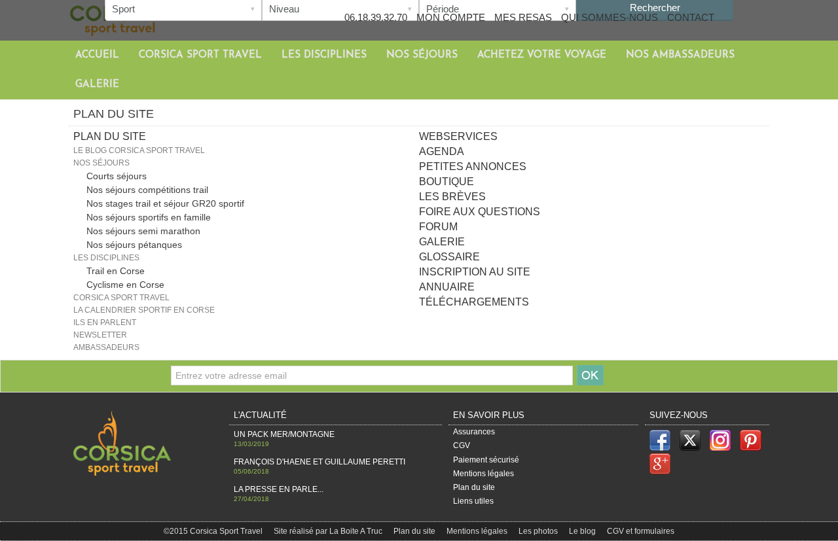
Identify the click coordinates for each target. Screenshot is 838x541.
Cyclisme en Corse (125, 284)
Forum (438, 226)
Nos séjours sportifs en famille (148, 217)
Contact (690, 17)
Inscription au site (474, 271)
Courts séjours (116, 176)
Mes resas (523, 17)
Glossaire (449, 256)
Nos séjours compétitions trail (147, 189)
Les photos (539, 531)
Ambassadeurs (106, 347)
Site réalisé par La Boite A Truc (329, 531)
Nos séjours (422, 55)
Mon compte (450, 17)
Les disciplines (324, 55)
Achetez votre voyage (541, 55)
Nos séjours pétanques (134, 244)
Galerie (97, 85)
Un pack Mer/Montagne (284, 434)
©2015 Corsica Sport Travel (214, 531)
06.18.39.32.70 (375, 17)
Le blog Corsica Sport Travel (139, 150)
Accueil (97, 55)
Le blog (583, 531)
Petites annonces (472, 166)
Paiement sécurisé (486, 459)
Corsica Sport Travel (200, 55)
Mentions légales (483, 473)
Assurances (474, 431)
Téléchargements (474, 301)
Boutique (446, 181)
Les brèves (452, 196)
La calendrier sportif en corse (144, 310)
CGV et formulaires (640, 531)
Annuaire (447, 286)
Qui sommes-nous (609, 17)
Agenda (441, 151)
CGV (461, 445)
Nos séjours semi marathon (143, 231)
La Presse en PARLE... (278, 489)
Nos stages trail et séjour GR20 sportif (165, 203)
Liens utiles (473, 501)
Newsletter (100, 335)
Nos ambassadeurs (680, 55)
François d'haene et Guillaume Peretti (319, 461)
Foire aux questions (479, 211)
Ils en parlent (104, 322)
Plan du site (474, 487)
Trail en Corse (115, 271)
